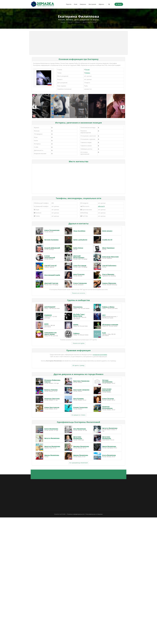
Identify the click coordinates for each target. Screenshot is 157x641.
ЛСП (103, 315)
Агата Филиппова (109, 455)
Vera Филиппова (79, 429)
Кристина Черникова (81, 381)
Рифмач (76, 333)
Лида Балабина (79, 231)
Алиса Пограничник (52, 230)
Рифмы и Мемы (108, 307)
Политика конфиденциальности (75, 514)
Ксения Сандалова (80, 407)
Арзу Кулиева (78, 399)
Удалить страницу (79, 365)
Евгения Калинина (51, 240)
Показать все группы (78, 343)
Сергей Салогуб (50, 265)
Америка (83, 4)
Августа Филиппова (109, 428)
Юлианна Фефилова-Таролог (52, 381)
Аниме (75, 324)
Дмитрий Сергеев (51, 283)
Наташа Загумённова (107, 381)
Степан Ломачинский (49, 256)
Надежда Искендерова (107, 407)
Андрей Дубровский (52, 248)
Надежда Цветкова (52, 399)
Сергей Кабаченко (109, 265)
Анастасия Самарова (81, 390)
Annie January (107, 231)
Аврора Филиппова (51, 455)
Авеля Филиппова (109, 446)
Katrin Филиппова (51, 429)
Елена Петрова (108, 399)
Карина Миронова (109, 283)
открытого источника (100, 354)
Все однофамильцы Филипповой (78, 463)
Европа (68, 4)
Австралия (92, 4)
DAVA (46, 324)
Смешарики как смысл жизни (50, 333)
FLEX (104, 333)
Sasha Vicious (78, 248)
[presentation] (34, 107)
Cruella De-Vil (107, 240)
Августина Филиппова (77, 437)
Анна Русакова (78, 274)
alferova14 (101, 206)
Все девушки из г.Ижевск (78, 415)
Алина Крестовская (51, 407)
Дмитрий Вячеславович (78, 256)
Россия (87, 69)
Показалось (78, 307)
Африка (101, 4)
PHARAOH (48, 315)
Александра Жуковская (106, 390)
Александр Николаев (110, 257)
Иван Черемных (108, 248)
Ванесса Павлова (51, 390)
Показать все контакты (78, 293)
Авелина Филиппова (81, 446)
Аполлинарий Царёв (52, 275)
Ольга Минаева (108, 274)
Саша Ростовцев (79, 265)
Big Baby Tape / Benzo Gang (79, 315)
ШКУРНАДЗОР (49, 307)
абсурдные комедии (110, 324)
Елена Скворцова (80, 283)
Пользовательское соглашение (94, 514)
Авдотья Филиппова (52, 446)
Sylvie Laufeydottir (80, 240)
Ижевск (87, 73)
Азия (75, 4)
